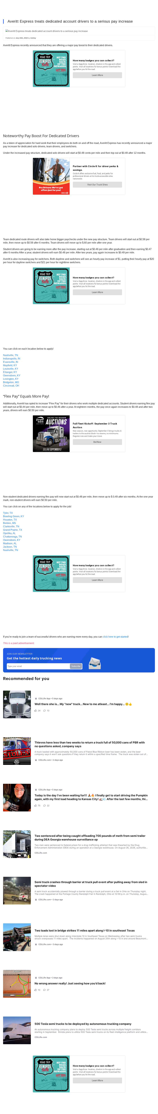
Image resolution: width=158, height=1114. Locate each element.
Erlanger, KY (10, 372)
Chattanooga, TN (12, 536)
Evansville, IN (10, 362)
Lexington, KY (11, 379)
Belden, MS (9, 523)
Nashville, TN (10, 355)
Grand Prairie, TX (12, 530)
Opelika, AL (9, 533)
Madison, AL (10, 543)
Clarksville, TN (11, 526)
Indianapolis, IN (11, 358)
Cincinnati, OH (11, 385)
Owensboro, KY (11, 375)
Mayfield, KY (10, 365)
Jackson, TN (10, 546)
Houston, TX (10, 519)
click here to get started (115, 636)
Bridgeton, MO (11, 382)
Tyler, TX (8, 513)
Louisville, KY (10, 368)
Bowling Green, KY (13, 516)
